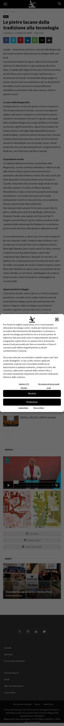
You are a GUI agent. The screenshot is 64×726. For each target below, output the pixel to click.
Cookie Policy (23, 407)
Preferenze (32, 402)
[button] (56, 319)
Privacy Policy (38, 407)
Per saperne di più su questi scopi (48, 386)
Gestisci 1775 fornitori (24, 386)
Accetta (32, 393)
